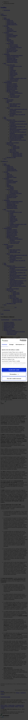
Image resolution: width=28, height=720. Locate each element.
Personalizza (13, 374)
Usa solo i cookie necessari (14, 378)
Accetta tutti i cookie (14, 369)
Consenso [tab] (4, 344)
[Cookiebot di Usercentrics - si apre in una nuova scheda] (20, 340)
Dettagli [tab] (11, 344)
